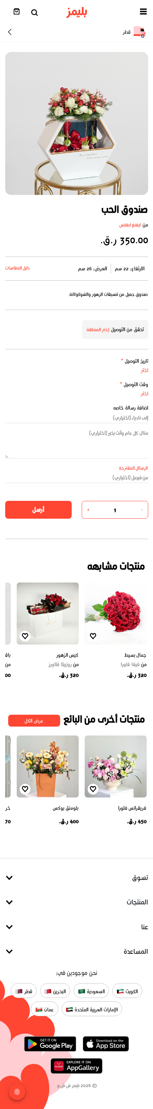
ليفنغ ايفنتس (130, 225)
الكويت (131, 991)
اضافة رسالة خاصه (130, 407)
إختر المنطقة (98, 329)
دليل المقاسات (17, 268)
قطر (27, 991)
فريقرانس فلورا (132, 808)
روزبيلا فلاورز (63, 664)
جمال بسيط (135, 655)
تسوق (140, 877)
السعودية (95, 991)
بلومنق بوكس (66, 808)
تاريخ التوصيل (134, 361)
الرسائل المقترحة (133, 468)
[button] (143, 13)
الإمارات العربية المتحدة (95, 1009)
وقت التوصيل (134, 384)
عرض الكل (34, 720)
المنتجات (137, 902)
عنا (144, 927)
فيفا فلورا (134, 664)
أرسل (38, 509)
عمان (48, 1009)
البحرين (59, 991)
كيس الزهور (67, 655)
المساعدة (136, 951)
